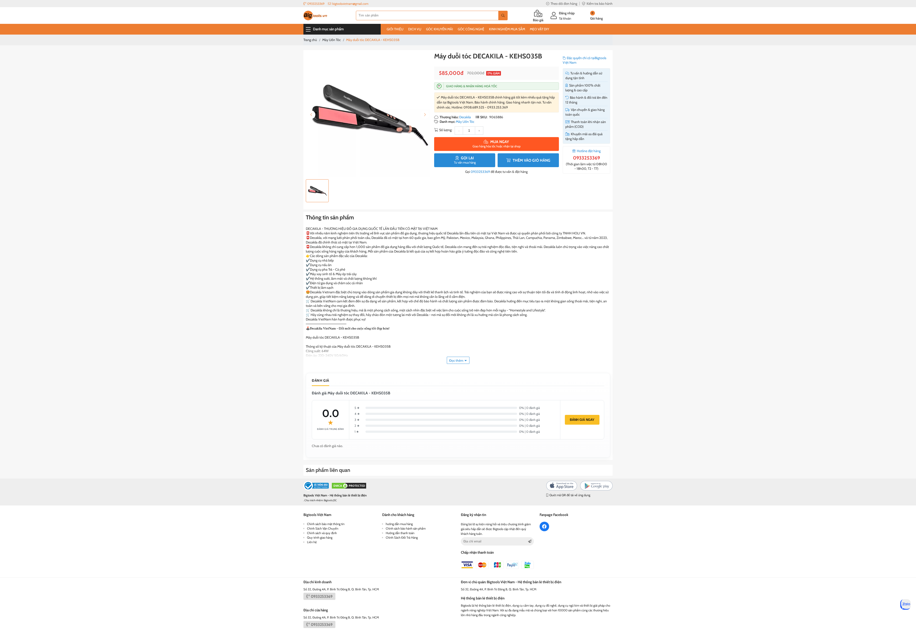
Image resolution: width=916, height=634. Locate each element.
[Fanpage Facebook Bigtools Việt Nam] (544, 526)
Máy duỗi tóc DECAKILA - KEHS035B (488, 56)
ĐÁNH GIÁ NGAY (582, 420)
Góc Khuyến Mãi (439, 29)
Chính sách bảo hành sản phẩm (406, 528)
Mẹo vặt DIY (539, 29)
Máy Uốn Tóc (465, 121)
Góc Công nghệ (471, 29)
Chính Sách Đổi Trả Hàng (402, 537)
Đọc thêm (456, 360)
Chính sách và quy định (322, 533)
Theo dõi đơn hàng (564, 3)
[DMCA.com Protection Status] (349, 486)
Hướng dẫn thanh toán (400, 533)
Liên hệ (312, 542)
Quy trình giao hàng (319, 537)
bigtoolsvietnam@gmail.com (350, 3)
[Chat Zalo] (905, 604)
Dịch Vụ (414, 29)
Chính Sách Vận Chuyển (322, 528)
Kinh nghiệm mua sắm (507, 29)
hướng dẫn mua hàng (399, 524)
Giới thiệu (395, 29)
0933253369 (315, 3)
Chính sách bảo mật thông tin (325, 524)
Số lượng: (445, 130)
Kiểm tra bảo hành (600, 3)
